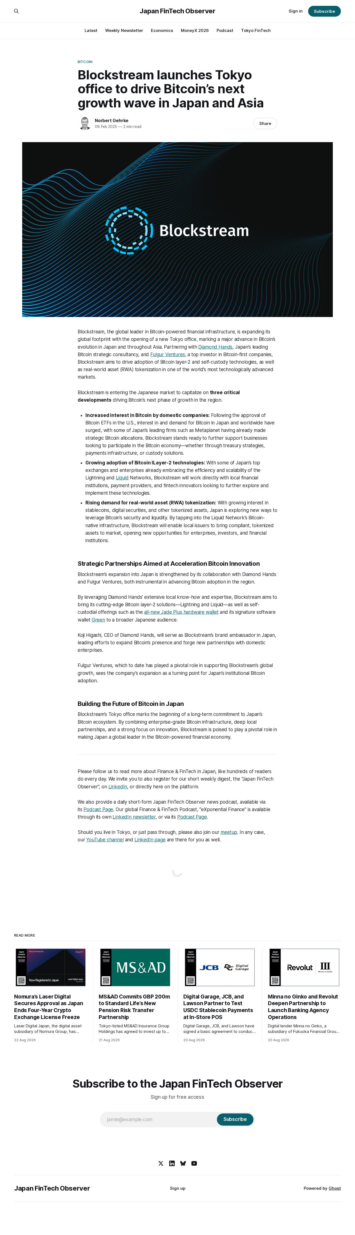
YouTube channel (104, 839)
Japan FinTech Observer (177, 11)
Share (265, 123)
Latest (91, 30)
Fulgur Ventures (167, 354)
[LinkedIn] (172, 1163)
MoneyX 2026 (195, 30)
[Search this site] (16, 11)
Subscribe (324, 11)
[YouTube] (194, 1163)
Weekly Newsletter (124, 30)
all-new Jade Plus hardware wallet (181, 612)
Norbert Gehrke (111, 120)
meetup (228, 832)
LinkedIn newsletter (134, 817)
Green (98, 620)
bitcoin (85, 61)
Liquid (122, 478)
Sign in (296, 11)
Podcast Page (98, 809)
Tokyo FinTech (256, 30)
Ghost (335, 1188)
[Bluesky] (183, 1163)
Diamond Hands (215, 347)
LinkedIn (117, 786)
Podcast (225, 30)
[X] (161, 1163)
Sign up (177, 1188)
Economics (162, 30)
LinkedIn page (150, 839)
